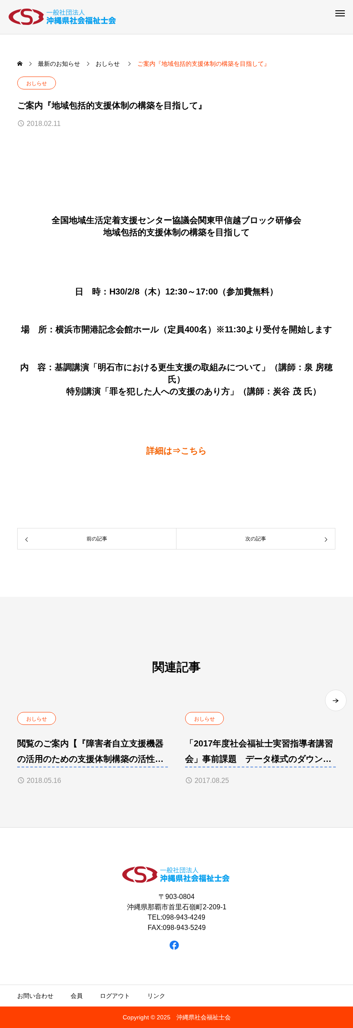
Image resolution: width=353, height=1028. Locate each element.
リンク (156, 995)
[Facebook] (174, 944)
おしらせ (36, 83)
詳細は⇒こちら (176, 450)
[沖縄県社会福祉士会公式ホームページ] (63, 17)
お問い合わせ (35, 995)
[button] (336, 700)
